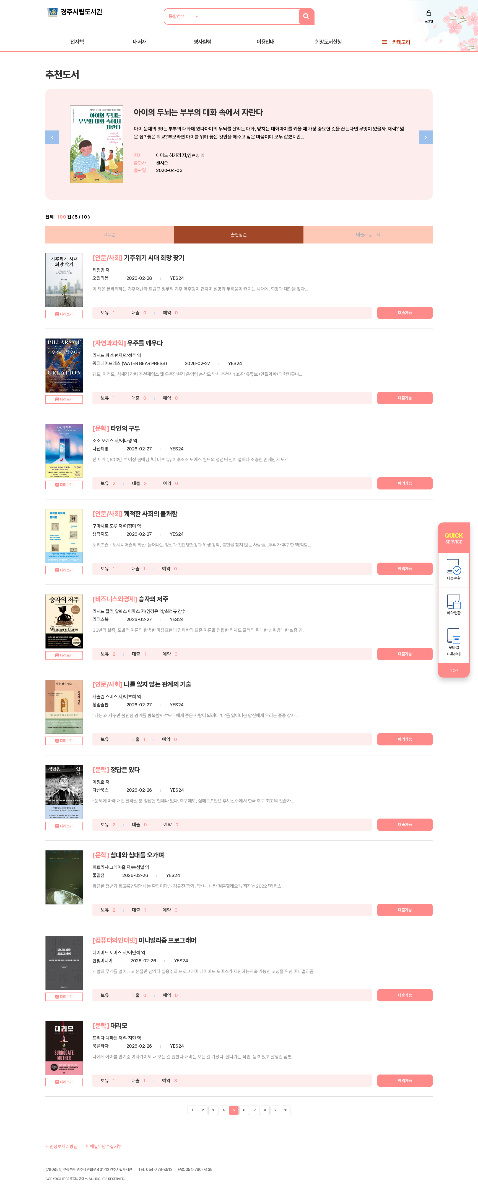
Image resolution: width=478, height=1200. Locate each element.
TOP (454, 670)
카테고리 (401, 42)
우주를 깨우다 (145, 343)
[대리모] (64, 1048)
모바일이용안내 (454, 651)
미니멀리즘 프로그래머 (168, 940)
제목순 (110, 234)
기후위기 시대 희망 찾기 (154, 258)
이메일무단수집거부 (104, 1146)
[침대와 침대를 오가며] (64, 877)
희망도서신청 (328, 42)
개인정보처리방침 (61, 1146)
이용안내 (265, 42)
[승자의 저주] (64, 621)
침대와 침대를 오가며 (137, 855)
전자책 (77, 42)
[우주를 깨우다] (64, 366)
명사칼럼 (202, 42)
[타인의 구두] (64, 451)
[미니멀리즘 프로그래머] (64, 963)
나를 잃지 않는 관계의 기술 (157, 684)
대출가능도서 (368, 234)
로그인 (429, 21)
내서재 (139, 42)
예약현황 (454, 613)
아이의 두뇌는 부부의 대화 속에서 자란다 (198, 112)
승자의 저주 (153, 599)
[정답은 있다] (64, 792)
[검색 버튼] (306, 16)
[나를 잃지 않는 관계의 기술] (64, 707)
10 (285, 1110)
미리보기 (66, 314)
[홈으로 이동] (74, 11)
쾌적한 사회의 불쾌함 (151, 514)
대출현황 (454, 578)
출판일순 (239, 234)
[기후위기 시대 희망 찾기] (64, 280)
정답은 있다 (125, 770)
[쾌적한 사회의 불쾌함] (64, 536)
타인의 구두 (125, 428)
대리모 (119, 1026)
